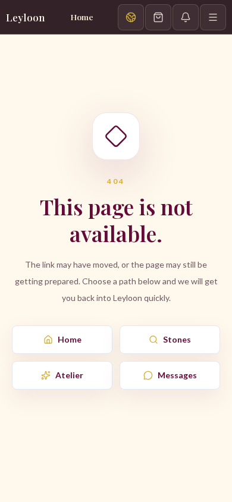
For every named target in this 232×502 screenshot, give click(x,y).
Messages (177, 375)
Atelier (69, 375)
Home (69, 339)
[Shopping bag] (158, 17)
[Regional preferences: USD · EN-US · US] (131, 17)
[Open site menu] (213, 17)
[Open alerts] (186, 17)
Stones (177, 339)
